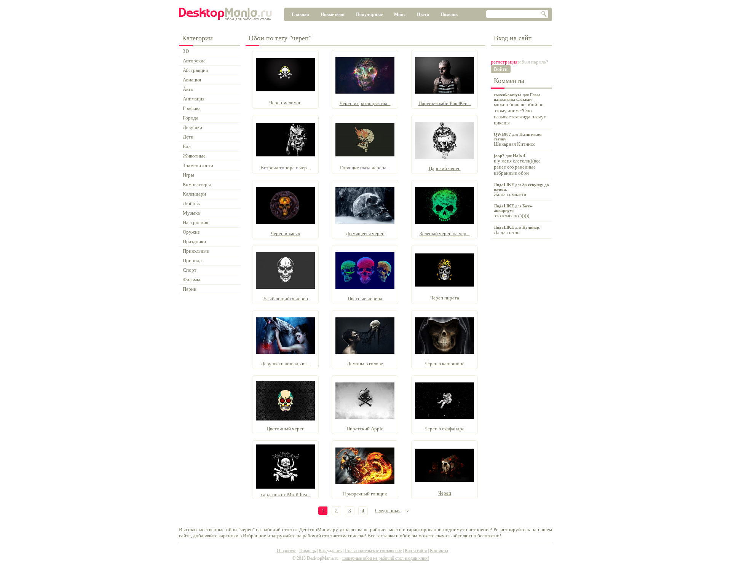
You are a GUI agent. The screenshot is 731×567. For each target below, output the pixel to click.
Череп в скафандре (444, 429)
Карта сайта (416, 550)
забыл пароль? (532, 62)
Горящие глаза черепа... (365, 167)
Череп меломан (285, 102)
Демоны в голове (365, 363)
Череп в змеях (285, 233)
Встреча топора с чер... (285, 167)
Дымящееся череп (365, 233)
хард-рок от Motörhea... (285, 494)
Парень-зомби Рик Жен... (444, 103)
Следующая (388, 510)
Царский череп (445, 168)
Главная (300, 14)
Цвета (423, 14)
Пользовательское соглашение (373, 550)
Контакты (439, 550)
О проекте (286, 550)
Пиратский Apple (364, 429)
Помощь (449, 14)
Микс (399, 14)
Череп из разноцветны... (365, 103)
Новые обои (333, 14)
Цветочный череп (286, 429)
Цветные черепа (365, 298)
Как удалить (330, 550)
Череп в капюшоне (444, 363)
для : (520, 109)
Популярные (369, 14)
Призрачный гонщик (365, 494)
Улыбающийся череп (285, 298)
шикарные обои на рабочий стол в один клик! (385, 558)
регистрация (504, 62)
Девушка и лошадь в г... (285, 363)
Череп (444, 493)
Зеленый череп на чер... (445, 233)
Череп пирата (444, 298)
